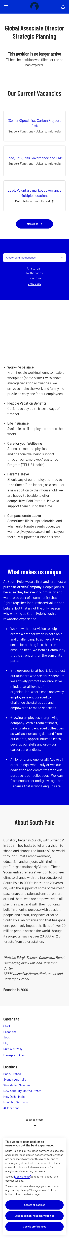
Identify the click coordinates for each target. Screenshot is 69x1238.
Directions (35, 278)
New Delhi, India (14, 1096)
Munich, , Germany (15, 1102)
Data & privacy (12, 1048)
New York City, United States (22, 1091)
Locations (10, 1032)
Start (6, 1026)
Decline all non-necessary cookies (34, 1215)
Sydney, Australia (14, 1079)
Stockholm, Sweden (16, 1085)
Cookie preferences (34, 1226)
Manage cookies (14, 1055)
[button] (63, 7)
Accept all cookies (34, 1205)
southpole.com (34, 1119)
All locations (11, 1108)
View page (34, 283)
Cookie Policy (22, 1176)
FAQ (5, 1043)
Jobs (6, 1037)
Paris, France (12, 1074)
